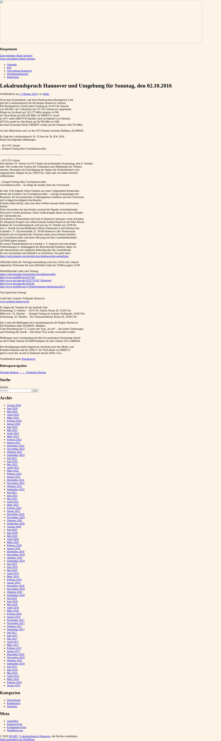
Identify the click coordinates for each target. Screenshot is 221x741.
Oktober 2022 (14, 451)
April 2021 (13, 501)
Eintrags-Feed (14, 724)
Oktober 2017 (14, 626)
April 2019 (13, 573)
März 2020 (13, 542)
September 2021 (16, 489)
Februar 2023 (14, 439)
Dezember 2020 (15, 514)
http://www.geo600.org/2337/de (17, 277)
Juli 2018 (12, 598)
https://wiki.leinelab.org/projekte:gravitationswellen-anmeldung (34, 256)
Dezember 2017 (15, 620)
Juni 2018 (12, 601)
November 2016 (16, 657)
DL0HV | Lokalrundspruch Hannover (29, 736)
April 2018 (13, 607)
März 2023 (13, 436)
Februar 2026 (14, 420)
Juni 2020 (12, 532)
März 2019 (13, 576)
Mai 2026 (12, 411)
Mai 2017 (12, 638)
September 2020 (16, 523)
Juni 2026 (12, 408)
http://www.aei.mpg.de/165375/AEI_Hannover (25, 280)
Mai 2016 (12, 672)
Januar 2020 (13, 548)
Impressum (13, 77)
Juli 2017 (12, 632)
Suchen (4, 387)
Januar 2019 (13, 582)
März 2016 (13, 679)
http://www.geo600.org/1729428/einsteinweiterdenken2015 (32, 286)
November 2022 (16, 448)
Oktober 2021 (14, 486)
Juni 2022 (12, 461)
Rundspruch (28, 358)
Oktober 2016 (14, 660)
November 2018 (16, 588)
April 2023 (13, 433)
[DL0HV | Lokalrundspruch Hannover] (101, 42)
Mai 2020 (12, 536)
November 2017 (16, 623)
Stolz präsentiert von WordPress (17, 739)
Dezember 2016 (15, 654)
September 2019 (16, 560)
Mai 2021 (12, 498)
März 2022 (13, 470)
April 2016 (13, 676)
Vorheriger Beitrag (34, 372)
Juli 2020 (12, 529)
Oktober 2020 (14, 520)
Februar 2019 (14, 579)
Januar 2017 (13, 651)
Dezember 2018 (15, 585)
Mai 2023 (12, 430)
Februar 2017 (14, 648)
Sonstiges (12, 706)
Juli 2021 (12, 492)
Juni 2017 (12, 635)
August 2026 (14, 405)
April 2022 (13, 467)
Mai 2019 (12, 570)
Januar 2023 (13, 442)
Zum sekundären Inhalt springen (17, 58)
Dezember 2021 (15, 479)
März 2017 (13, 644)
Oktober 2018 (14, 592)
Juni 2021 (12, 495)
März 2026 (13, 417)
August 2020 (14, 526)
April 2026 (13, 414)
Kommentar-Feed (16, 727)
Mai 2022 (12, 464)
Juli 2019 (12, 564)
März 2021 (13, 504)
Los (35, 390)
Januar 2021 (13, 511)
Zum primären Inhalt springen (16, 55)
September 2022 (16, 455)
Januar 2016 (13, 685)
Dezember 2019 (15, 551)
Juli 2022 (12, 458)
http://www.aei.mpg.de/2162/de (17, 283)
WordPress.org (15, 730)
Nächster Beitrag (11, 372)
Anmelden (12, 721)
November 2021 (16, 483)
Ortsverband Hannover (19, 70)
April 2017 (13, 641)
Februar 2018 (14, 613)
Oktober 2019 (14, 557)
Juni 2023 (12, 427)
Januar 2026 (13, 423)
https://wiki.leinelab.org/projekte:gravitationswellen (28, 274)
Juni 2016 (12, 669)
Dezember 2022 (15, 445)
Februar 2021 (14, 508)
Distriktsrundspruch (17, 73)
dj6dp (46, 94)
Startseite (12, 64)
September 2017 (16, 629)
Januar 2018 (13, 616)
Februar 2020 (14, 545)
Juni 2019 (12, 567)
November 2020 (16, 517)
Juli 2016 (12, 666)
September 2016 (16, 663)
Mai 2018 (12, 604)
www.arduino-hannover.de (14, 301)
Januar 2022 (13, 476)
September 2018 (16, 595)
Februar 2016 (14, 682)
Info (9, 67)
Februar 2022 (14, 473)
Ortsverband (13, 700)
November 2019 (16, 554)
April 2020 (13, 539)
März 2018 (13, 610)
